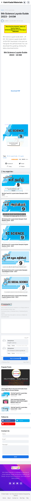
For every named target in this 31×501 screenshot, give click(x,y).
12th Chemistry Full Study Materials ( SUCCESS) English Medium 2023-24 (19, 401)
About (9, 498)
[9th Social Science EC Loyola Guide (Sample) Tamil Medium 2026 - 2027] (15, 259)
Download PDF (15, 91)
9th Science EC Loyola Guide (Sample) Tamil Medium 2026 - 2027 (14, 219)
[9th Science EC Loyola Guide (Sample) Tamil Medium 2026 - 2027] (15, 208)
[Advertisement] (15, 73)
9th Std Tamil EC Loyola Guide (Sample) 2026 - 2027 (15, 194)
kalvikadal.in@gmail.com (11, 30)
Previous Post (6, 362)
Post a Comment (15, 358)
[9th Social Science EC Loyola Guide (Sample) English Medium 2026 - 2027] (15, 285)
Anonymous (11, 340)
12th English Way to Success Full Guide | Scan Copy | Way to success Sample (14, 389)
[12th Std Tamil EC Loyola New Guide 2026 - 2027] (5, 409)
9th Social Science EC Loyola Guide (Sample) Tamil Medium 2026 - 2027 (14, 270)
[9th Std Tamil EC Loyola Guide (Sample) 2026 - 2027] (15, 183)
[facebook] (10, 483)
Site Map (22, 498)
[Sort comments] (26, 338)
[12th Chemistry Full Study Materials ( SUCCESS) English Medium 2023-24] (5, 401)
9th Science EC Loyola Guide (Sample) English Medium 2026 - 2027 (15, 245)
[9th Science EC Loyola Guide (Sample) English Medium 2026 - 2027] (15, 234)
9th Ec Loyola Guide (9, 10)
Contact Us (15, 498)
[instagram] (21, 483)
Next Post (26, 362)
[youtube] (17, 483)
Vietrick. (16, 495)
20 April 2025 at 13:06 (20, 353)
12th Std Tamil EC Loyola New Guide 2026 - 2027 (19, 408)
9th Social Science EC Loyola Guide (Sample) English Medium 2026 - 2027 (14, 296)
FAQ (27, 498)
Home (2, 10)
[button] (2, 2)
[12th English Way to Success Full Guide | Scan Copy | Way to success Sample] (15, 377)
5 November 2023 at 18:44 (21, 345)
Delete (13, 345)
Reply (9, 345)
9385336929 (15, 31)
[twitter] (13, 483)
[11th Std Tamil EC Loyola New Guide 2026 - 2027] (5, 394)
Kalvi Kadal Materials (13, 2)
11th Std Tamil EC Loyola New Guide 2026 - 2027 (19, 393)
